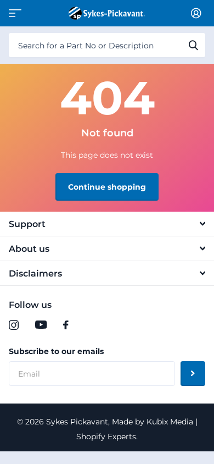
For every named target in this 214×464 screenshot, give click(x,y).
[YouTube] (41, 325)
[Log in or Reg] (198, 13)
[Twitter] (88, 324)
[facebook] (66, 325)
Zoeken (193, 45)
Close (107, 224)
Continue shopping (107, 187)
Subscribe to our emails (56, 351)
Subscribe (193, 373)
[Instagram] (14, 325)
